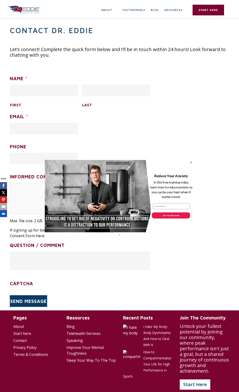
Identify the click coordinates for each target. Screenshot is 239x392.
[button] (171, 176)
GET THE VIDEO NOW (171, 215)
